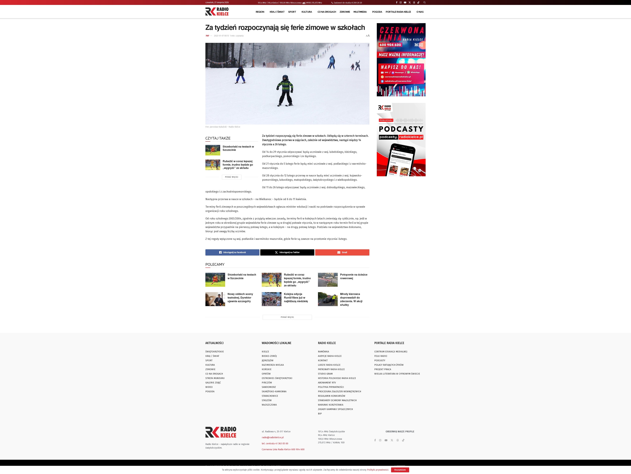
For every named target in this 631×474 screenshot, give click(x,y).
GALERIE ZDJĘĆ (213, 382)
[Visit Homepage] (217, 11)
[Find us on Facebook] (396, 2)
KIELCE (265, 351)
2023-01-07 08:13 (221, 36)
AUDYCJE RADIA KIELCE (330, 356)
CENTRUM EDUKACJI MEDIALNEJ (390, 351)
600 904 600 (297, 449)
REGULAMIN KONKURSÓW (331, 396)
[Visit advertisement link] (401, 59)
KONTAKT (323, 360)
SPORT (292, 11)
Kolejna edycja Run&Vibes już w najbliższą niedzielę (296, 297)
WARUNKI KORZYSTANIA (330, 404)
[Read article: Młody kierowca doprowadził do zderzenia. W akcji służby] (328, 299)
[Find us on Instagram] (401, 2)
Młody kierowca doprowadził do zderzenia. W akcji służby (351, 299)
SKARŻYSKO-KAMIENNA (274, 391)
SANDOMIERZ (269, 387)
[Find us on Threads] (414, 2)
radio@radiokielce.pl (273, 437)
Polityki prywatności (377, 469)
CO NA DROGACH (327, 11)
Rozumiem (400, 470)
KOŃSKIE (266, 369)
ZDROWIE (345, 11)
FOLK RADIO (380, 356)
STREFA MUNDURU (214, 378)
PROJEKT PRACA (382, 369)
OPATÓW (266, 373)
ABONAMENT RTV (327, 382)
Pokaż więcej (231, 177)
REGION (260, 11)
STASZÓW (267, 400)
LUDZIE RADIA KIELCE (329, 365)
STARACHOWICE (270, 396)
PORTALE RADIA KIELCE (398, 11)
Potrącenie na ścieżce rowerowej (353, 276)
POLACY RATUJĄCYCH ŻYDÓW (389, 365)
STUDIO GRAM (325, 373)
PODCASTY (379, 360)
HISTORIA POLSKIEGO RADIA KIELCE (337, 378)
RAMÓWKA (323, 351)
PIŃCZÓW (267, 382)
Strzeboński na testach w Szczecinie (238, 148)
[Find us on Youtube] (405, 2)
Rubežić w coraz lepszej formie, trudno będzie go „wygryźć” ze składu (238, 164)
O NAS (420, 11)
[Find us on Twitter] (410, 2)
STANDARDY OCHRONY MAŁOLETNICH (337, 400)
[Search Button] (424, 2)
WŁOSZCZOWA (269, 404)
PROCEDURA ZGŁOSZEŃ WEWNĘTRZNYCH (339, 391)
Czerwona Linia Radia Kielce (276, 449)
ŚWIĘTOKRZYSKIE (214, 351)
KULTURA (307, 11)
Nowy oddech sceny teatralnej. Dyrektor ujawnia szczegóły (240, 297)
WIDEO (209, 387)
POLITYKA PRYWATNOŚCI (331, 387)
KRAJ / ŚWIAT (277, 11)
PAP (207, 36)
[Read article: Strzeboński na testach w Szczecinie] (212, 150)
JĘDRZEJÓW (267, 360)
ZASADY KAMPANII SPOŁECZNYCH (335, 409)
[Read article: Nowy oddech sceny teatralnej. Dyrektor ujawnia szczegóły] (215, 299)
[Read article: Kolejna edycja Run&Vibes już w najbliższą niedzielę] (271, 299)
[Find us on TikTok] (418, 2)
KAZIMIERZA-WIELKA (273, 365)
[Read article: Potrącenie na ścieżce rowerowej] (328, 280)
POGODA (377, 11)
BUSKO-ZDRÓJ (269, 356)
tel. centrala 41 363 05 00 (275, 443)
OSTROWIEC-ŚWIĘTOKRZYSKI (277, 378)
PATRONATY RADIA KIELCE (331, 369)
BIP (320, 413)
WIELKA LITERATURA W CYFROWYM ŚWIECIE (397, 373)
